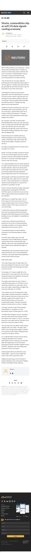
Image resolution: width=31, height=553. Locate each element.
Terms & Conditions (13, 541)
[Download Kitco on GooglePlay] (26, 516)
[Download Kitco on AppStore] (19, 516)
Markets (3, 510)
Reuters (9, 33)
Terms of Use (4, 541)
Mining (2, 515)
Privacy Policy (4, 542)
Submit (15, 536)
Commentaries (4, 514)
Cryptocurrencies (5, 508)
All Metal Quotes (5, 506)
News (2, 512)
